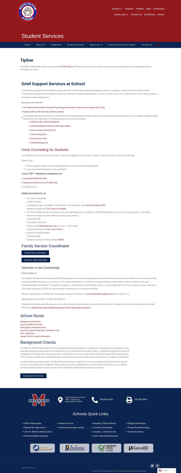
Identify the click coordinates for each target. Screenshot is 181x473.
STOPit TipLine (67, 67)
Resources (94, 45)
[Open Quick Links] (127, 14)
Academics (56, 45)
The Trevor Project (55, 229)
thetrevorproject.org (47, 226)
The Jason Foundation (56, 209)
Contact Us (146, 45)
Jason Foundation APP (95, 205)
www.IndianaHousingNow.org (100, 294)
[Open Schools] (121, 8)
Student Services (75, 45)
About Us (40, 45)
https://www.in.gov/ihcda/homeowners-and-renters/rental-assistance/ (61, 308)
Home (27, 45)
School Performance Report (122, 45)
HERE (61, 240)
